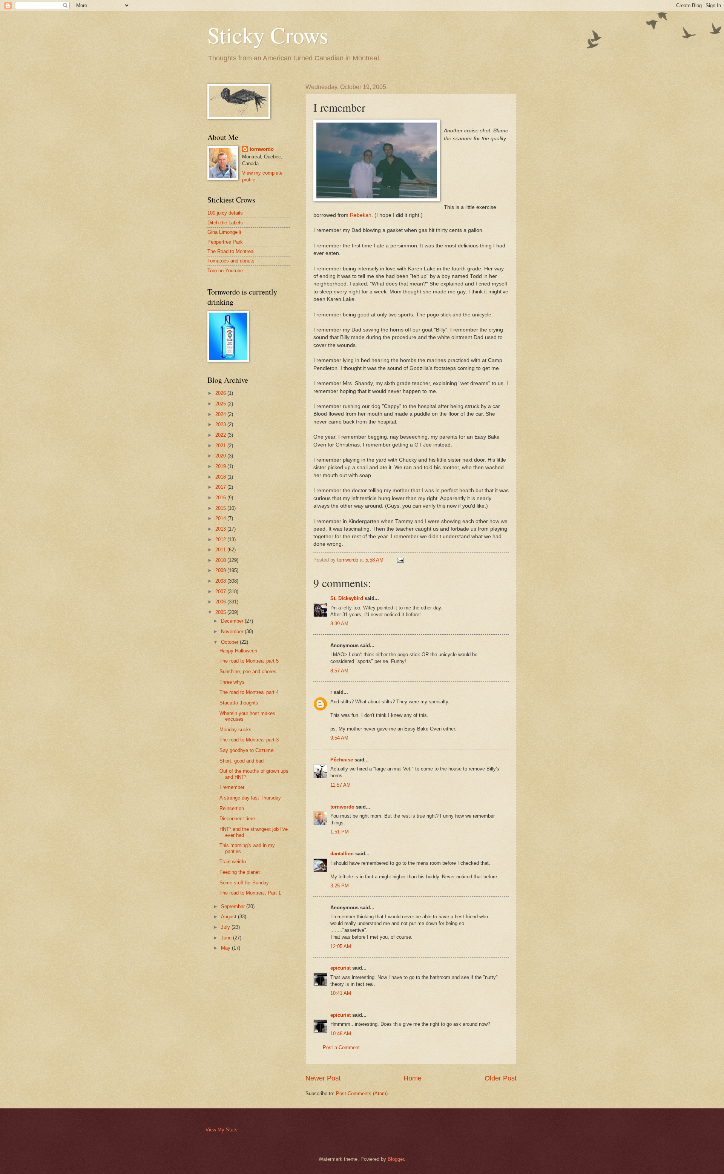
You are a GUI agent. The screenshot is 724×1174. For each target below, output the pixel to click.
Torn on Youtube (225, 270)
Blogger (396, 1159)
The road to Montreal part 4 (249, 692)
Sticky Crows (267, 35)
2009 (221, 570)
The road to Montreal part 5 (249, 661)
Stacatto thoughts (238, 703)
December (233, 621)
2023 (221, 424)
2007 (221, 591)
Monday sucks (235, 729)
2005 (221, 612)
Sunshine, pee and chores (247, 671)
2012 (221, 539)
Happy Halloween (238, 651)
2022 (221, 435)
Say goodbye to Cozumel (247, 750)
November (233, 631)
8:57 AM (339, 671)
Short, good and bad (241, 761)
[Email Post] (400, 560)
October (230, 642)
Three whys (232, 682)
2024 (221, 414)
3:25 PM (339, 886)
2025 (221, 404)
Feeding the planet (239, 872)
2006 (221, 602)
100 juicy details (225, 213)
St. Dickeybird (346, 598)
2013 (221, 529)
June (227, 938)
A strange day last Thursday (250, 798)
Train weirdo (232, 861)
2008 (221, 581)
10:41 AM (340, 993)
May (226, 948)
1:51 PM (339, 832)
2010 (221, 560)
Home (412, 1078)
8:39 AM (339, 623)
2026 (221, 393)
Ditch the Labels (225, 223)
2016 (221, 497)
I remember (231, 787)
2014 (221, 518)
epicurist (340, 968)
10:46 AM (340, 1033)
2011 (221, 549)
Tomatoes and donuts (231, 261)
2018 (221, 477)
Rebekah (360, 215)
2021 (221, 445)
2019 (221, 466)
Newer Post (323, 1078)
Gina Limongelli (224, 232)
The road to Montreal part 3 (249, 740)
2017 (221, 487)
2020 (221, 456)
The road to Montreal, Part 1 (250, 893)
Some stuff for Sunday (244, 882)
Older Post (501, 1078)
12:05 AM (340, 946)
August (229, 916)
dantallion (342, 853)
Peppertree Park (225, 242)
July (226, 927)
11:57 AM (340, 785)
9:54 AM (339, 738)
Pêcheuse (341, 760)
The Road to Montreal (231, 251)
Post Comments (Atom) (362, 1093)
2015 (221, 508)
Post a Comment (341, 1047)
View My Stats (222, 1130)
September (233, 906)
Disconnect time (237, 818)
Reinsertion (231, 808)
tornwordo (342, 807)
